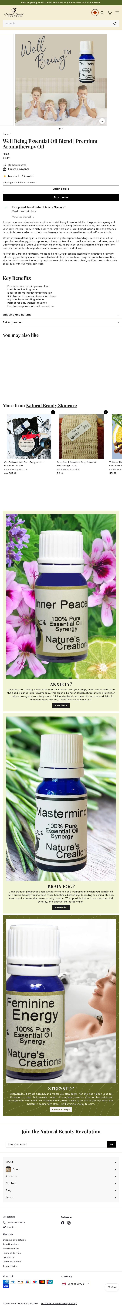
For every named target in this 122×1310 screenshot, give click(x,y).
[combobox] (61, 23)
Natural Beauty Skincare (51, 405)
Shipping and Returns (17, 314)
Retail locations (11, 1244)
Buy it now (61, 197)
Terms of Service (12, 1252)
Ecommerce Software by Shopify (59, 1303)
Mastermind (61, 907)
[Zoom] (102, 121)
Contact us (8, 1257)
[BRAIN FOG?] (61, 798)
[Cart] (109, 13)
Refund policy (10, 1266)
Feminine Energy (61, 1109)
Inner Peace (61, 705)
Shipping (7, 182)
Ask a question (12, 322)
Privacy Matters (11, 1248)
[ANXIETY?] (61, 596)
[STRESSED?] (61, 1001)
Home (6, 134)
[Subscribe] (111, 1144)
